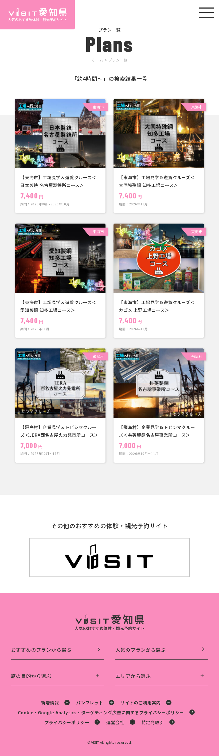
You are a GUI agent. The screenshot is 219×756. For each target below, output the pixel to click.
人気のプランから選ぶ (140, 649)
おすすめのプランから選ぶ (41, 649)
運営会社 (115, 722)
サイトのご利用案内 (140, 702)
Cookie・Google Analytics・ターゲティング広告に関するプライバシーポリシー (101, 712)
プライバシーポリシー (66, 722)
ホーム (97, 60)
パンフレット (89, 702)
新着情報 (50, 702)
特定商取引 (153, 722)
